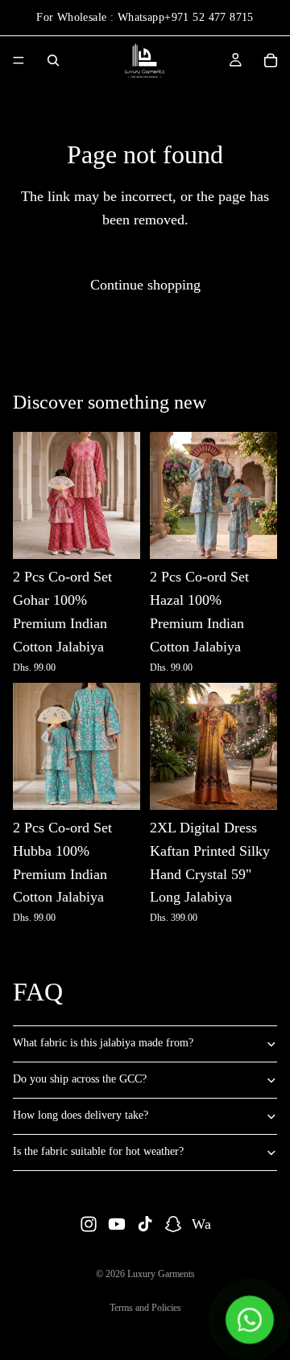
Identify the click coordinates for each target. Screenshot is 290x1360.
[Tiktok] (145, 1224)
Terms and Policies (145, 1307)
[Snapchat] (173, 1224)
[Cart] (270, 60)
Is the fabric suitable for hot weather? (98, 1151)
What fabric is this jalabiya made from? (103, 1043)
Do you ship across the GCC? (80, 1079)
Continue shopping (145, 285)
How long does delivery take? (80, 1115)
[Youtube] (116, 1224)
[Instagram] (88, 1224)
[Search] (53, 60)
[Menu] (18, 60)
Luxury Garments (161, 1274)
